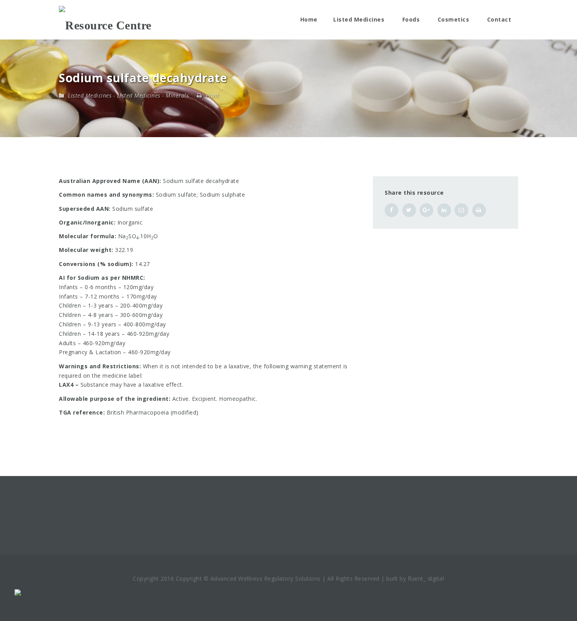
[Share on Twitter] (409, 210)
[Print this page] (479, 210)
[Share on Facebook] (391, 210)
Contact (499, 19)
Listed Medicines (358, 19)
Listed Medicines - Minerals (153, 95)
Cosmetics (453, 19)
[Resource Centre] (105, 19)
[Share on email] (461, 210)
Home (309, 19)
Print (211, 95)
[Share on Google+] (426, 210)
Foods (411, 19)
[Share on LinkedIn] (444, 210)
